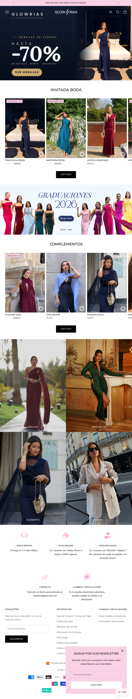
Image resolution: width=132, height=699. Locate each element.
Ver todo (66, 174)
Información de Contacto (69, 632)
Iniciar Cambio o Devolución (112, 616)
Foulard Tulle (95, 314)
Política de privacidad (67, 642)
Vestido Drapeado (97, 160)
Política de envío (65, 621)
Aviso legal (62, 637)
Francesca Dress (15, 160)
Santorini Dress (55, 160)
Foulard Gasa (13, 314)
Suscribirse (16, 639)
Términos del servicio (67, 626)
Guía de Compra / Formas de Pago (74, 616)
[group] (66, 43)
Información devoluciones (111, 621)
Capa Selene (53, 314)
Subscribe (96, 685)
